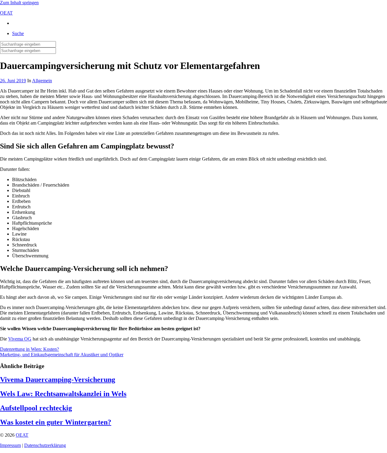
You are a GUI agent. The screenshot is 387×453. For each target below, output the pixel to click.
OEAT (6, 12)
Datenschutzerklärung (45, 445)
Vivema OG (19, 338)
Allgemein (42, 80)
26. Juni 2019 (13, 80)
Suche (18, 33)
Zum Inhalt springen (19, 2)
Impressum (10, 445)
